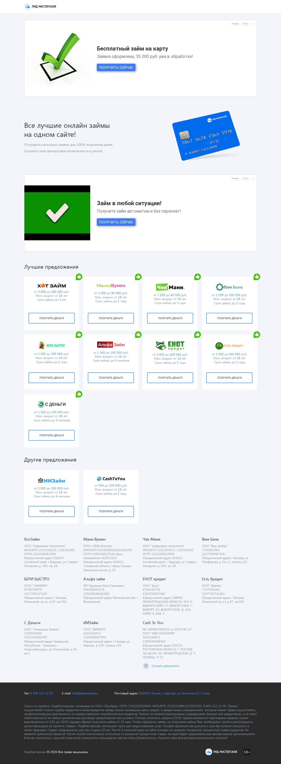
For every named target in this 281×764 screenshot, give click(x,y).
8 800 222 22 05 (41, 693)
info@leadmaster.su (85, 693)
